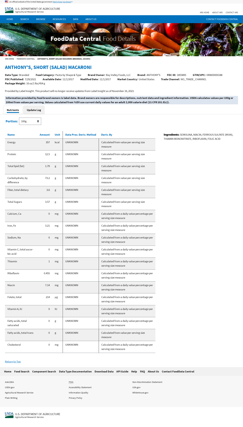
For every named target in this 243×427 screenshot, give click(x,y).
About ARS (217, 12)
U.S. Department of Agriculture (37, 9)
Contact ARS (232, 12)
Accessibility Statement (80, 387)
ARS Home (204, 12)
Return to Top (13, 361)
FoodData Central (26, 59)
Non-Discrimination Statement (147, 382)
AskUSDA (9, 382)
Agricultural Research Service (29, 11)
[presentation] (12, 110)
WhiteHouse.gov (140, 392)
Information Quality (78, 392)
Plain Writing (11, 398)
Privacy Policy (75, 398)
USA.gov (136, 387)
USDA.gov (10, 387)
